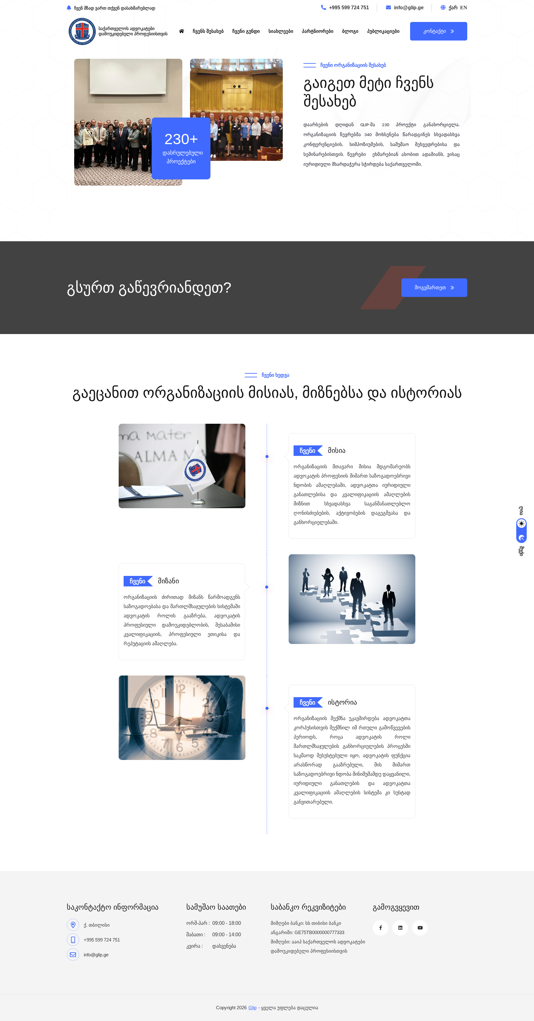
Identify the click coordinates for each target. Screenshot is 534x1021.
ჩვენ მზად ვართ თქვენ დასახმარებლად (114, 8)
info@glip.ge (409, 7)
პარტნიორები (317, 31)
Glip (252, 1007)
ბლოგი (350, 31)
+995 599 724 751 (349, 7)
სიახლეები (281, 31)
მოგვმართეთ (430, 287)
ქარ (453, 7)
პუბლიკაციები (383, 31)
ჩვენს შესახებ (208, 31)
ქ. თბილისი (97, 925)
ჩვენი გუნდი (246, 31)
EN (463, 7)
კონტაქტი (434, 31)
